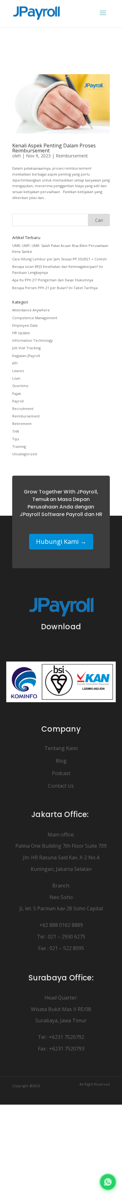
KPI (15, 363)
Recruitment (22, 408)
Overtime (20, 385)
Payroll (18, 401)
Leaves (18, 370)
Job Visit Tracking (26, 347)
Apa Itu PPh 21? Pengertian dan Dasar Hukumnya (52, 280)
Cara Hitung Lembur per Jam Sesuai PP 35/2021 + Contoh (59, 259)
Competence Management (34, 317)
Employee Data (25, 325)
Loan (16, 378)
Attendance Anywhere (31, 310)
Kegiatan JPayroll (26, 355)
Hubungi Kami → (61, 541)
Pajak (16, 393)
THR (15, 431)
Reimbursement (72, 156)
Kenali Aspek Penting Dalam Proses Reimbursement (54, 148)
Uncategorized (24, 454)
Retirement (22, 423)
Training (19, 446)
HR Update (21, 332)
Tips (15, 439)
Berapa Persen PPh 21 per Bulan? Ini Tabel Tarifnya (55, 287)
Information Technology (32, 340)
